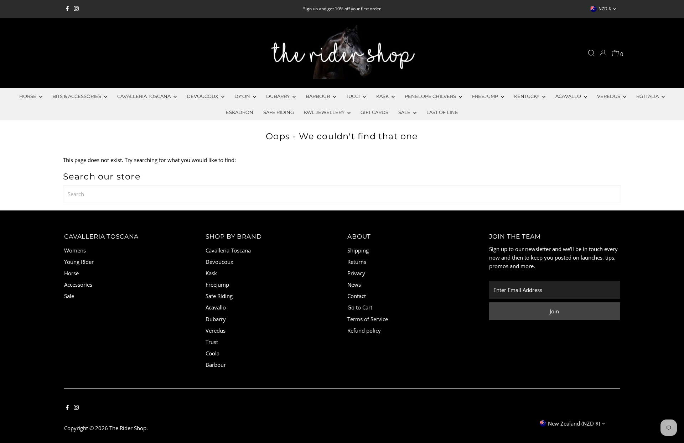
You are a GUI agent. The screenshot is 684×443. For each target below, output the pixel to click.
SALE (404, 112)
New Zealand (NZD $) (574, 423)
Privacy (356, 273)
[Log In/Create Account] (603, 53)
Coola (212, 353)
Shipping (358, 250)
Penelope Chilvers (431, 96)
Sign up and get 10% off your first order (342, 9)
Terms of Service (367, 319)
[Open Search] (591, 53)
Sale (69, 295)
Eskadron (239, 112)
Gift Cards (374, 112)
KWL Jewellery (325, 112)
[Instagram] (76, 8)
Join (554, 311)
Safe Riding (278, 112)
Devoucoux (203, 96)
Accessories (78, 284)
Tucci (353, 96)
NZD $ (604, 9)
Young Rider (79, 261)
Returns (356, 261)
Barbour (318, 96)
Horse (28, 96)
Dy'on (242, 96)
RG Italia (648, 96)
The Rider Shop (127, 428)
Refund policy (364, 330)
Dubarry (278, 96)
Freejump (485, 96)
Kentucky (527, 96)
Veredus (609, 96)
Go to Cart (359, 307)
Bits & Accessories (77, 96)
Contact (356, 295)
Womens (75, 250)
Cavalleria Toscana (144, 96)
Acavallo (568, 96)
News (354, 284)
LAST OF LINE (442, 112)
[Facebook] (67, 8)
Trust (212, 341)
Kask (383, 96)
